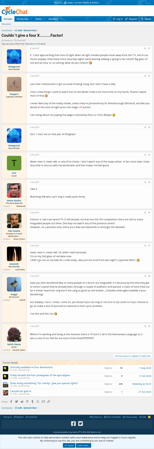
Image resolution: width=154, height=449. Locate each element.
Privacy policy (131, 417)
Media (38, 18)
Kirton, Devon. (19, 239)
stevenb (14, 263)
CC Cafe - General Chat (20, 370)
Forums (8, 18)
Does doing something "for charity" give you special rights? (44, 383)
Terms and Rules (113, 417)
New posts (6, 24)
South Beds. (20, 269)
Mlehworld (20, 206)
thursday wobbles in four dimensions (31, 367)
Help (143, 417)
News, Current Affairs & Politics (83, 2)
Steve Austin (14, 200)
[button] (31, 19)
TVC (14, 173)
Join (59, 2)
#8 (149, 276)
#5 (149, 182)
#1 (149, 48)
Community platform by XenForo (77, 432)
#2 (149, 76)
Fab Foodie (14, 230)
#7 (149, 245)
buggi (14, 294)
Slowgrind (8, 40)
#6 (149, 212)
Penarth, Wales (19, 350)
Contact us (97, 417)
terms (35, 44)
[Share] (145, 48)
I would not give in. (21, 391)
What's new (23, 18)
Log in (9, 417)
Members (54, 18)
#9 (149, 326)
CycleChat (32, 417)
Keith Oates (14, 344)
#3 (149, 127)
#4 (149, 154)
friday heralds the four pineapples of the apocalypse (40, 375)
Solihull (22, 300)
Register (20, 417)
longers (14, 93)
